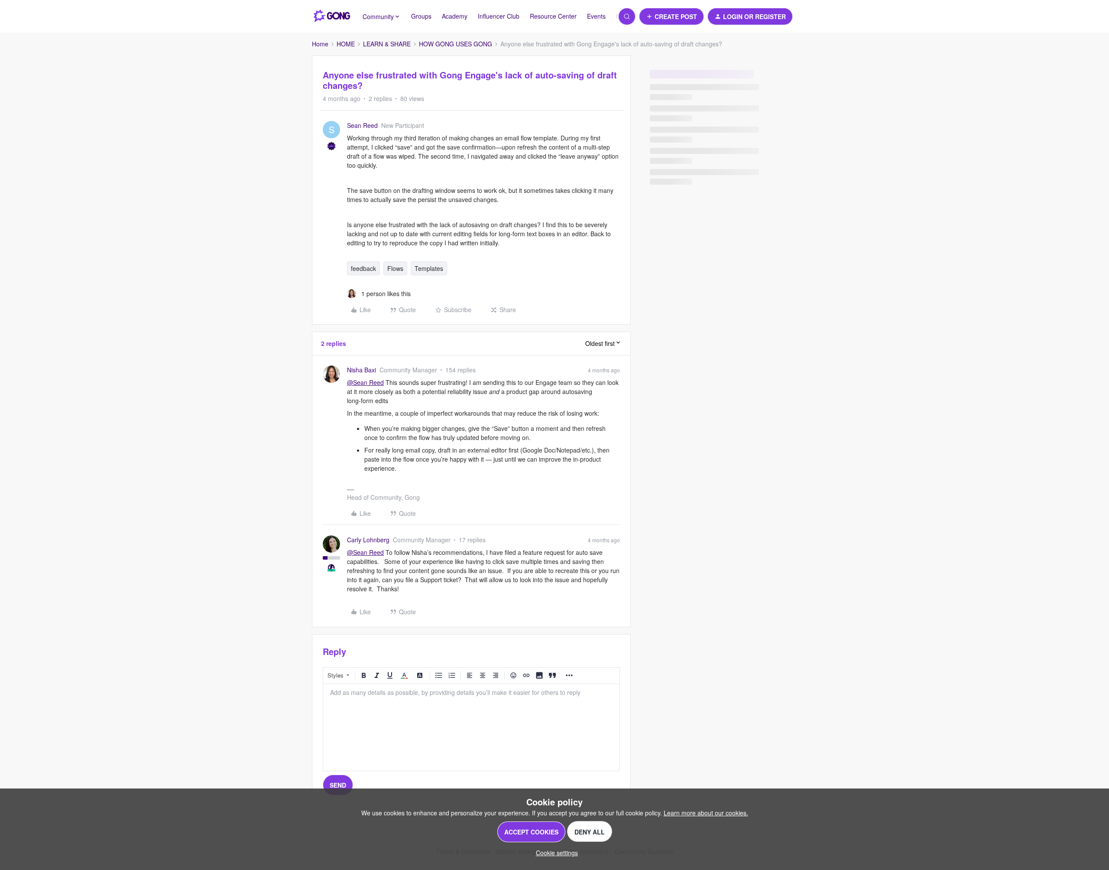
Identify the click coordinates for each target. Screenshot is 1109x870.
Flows (395, 268)
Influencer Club (498, 16)
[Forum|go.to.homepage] (332, 16)
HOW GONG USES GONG (455, 43)
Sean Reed (362, 125)
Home (320, 43)
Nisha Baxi (361, 369)
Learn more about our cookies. (706, 812)
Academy (454, 16)
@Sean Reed (365, 382)
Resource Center (553, 16)
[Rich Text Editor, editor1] (471, 727)
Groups (421, 16)
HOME (346, 43)
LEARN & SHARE (387, 43)
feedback (363, 268)
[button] (671, 16)
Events (596, 16)
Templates (429, 268)
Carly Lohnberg (368, 539)
